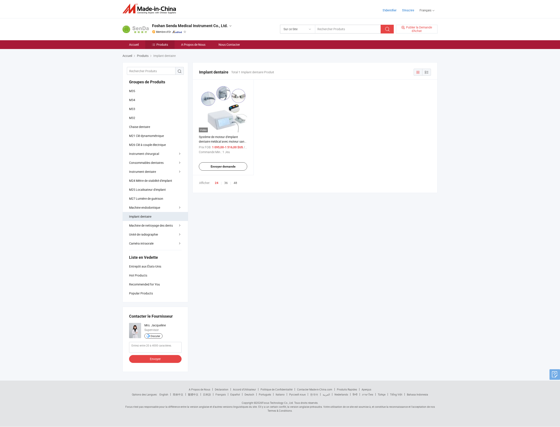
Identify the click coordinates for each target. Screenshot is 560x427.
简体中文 (178, 394)
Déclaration (221, 389)
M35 (132, 91)
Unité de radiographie (143, 234)
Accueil (134, 44)
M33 (132, 109)
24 (216, 183)
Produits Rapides (347, 389)
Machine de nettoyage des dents (151, 225)
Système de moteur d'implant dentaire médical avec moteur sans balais (222, 141)
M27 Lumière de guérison (146, 198)
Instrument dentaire (142, 172)
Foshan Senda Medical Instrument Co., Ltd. (190, 25)
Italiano (280, 394)
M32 (132, 118)
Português (265, 394)
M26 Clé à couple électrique (147, 145)
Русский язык (297, 394)
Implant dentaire (140, 216)
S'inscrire (408, 10)
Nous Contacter (229, 44)
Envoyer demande (223, 166)
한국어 (314, 394)
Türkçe (381, 394)
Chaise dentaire (139, 127)
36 (226, 183)
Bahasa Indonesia (417, 394)
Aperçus (366, 389)
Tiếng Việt (396, 394)
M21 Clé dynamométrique (146, 136)
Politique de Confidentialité (276, 389)
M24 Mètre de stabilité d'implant (150, 180)
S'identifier (390, 10)
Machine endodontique (144, 207)
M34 (132, 100)
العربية (326, 394)
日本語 (207, 394)
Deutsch (249, 394)
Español (235, 394)
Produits (162, 44)
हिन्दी (355, 394)
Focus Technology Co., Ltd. (278, 402)
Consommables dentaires (146, 163)
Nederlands (341, 394)
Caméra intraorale (141, 243)
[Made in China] (150, 9)
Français (220, 394)
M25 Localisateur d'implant (147, 189)
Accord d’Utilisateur (244, 389)
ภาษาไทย (367, 394)
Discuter (155, 336)
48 (235, 183)
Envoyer (155, 359)
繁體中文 (193, 394)
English (163, 394)
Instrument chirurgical (144, 154)
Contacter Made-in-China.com (314, 389)
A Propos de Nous (193, 44)
